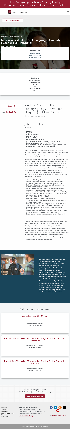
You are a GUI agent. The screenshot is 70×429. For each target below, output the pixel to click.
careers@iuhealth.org (26, 416)
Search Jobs (4, 409)
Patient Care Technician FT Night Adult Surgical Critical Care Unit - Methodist (35, 339)
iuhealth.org (4, 416)
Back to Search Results (12, 20)
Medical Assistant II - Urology (35, 316)
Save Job (11, 106)
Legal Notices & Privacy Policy (7, 413)
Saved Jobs (4, 411)
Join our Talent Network (35, 396)
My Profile (4, 407)
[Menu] (68, 11)
